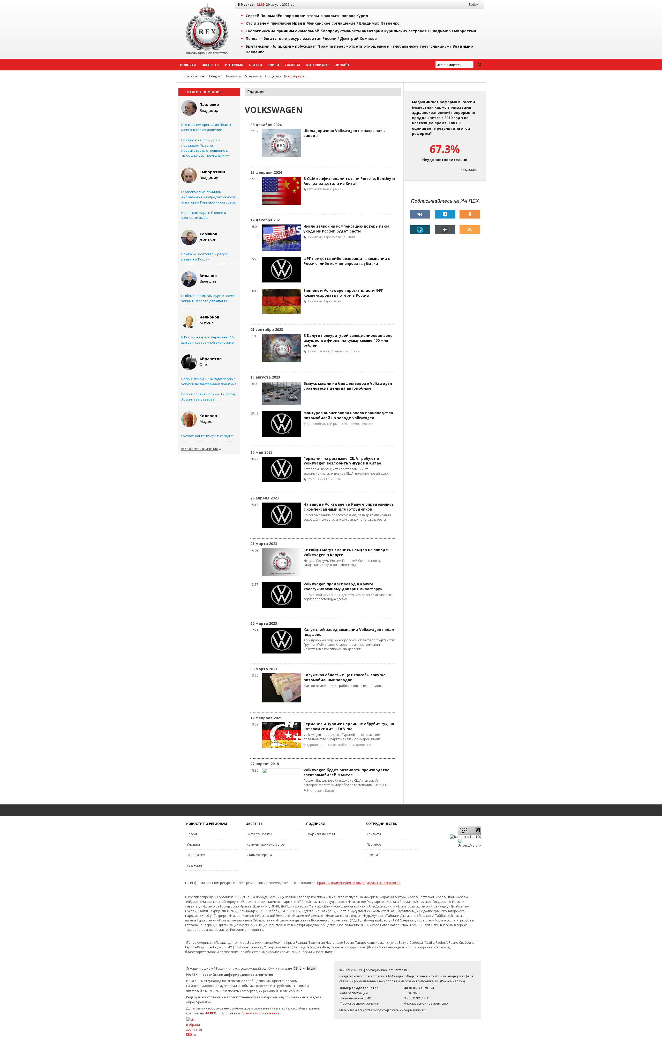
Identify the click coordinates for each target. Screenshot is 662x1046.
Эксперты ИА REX (259, 834)
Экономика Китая (320, 790)
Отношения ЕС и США (324, 479)
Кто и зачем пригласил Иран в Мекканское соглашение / (323, 23)
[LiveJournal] (420, 229)
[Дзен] (445, 229)
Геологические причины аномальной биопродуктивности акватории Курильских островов (208, 197)
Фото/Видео (317, 65)
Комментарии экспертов (265, 844)
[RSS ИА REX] (470, 229)
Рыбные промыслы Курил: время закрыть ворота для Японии (208, 298)
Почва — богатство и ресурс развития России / (311, 38)
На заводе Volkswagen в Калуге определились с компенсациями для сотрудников (349, 507)
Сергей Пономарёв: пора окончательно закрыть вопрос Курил (307, 15)
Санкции (348, 237)
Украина (193, 844)
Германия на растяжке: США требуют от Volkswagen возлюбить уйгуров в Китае (342, 461)
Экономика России (345, 351)
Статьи (255, 65)
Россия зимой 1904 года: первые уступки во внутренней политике (209, 381)
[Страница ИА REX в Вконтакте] (420, 214)
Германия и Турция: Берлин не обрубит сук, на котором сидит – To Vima (349, 726)
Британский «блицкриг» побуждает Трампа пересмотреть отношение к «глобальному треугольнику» (205, 148)
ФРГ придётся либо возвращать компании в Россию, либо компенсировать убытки (347, 261)
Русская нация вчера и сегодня (207, 435)
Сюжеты (292, 65)
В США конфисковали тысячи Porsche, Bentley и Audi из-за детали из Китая (349, 181)
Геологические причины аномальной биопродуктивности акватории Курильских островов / (361, 30)
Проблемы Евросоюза (324, 237)
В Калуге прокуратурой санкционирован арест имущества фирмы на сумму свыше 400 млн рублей (349, 340)
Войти (473, 4)
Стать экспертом (259, 855)
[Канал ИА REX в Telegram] (445, 214)
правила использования (260, 1013)
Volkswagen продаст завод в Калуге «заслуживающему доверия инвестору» (343, 586)
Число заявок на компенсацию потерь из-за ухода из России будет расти (346, 229)
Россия (192, 834)
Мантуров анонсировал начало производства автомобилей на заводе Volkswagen (348, 415)
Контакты (374, 834)
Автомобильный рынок (325, 189)
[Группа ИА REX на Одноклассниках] (470, 214)
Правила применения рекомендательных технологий (359, 883)
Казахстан (194, 865)
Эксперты (210, 65)
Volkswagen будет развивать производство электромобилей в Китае (346, 772)
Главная (256, 92)
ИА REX (210, 1013)
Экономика (253, 76)
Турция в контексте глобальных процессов (339, 745)
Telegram (216, 76)
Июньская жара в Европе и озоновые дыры (203, 215)
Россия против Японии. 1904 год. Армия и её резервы (208, 397)
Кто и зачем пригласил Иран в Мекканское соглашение (206, 127)
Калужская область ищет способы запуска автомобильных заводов (345, 677)
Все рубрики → (296, 76)
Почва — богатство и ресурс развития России (204, 257)
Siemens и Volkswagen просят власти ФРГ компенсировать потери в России (343, 293)
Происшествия (318, 351)
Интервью (234, 65)
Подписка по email (321, 834)
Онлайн (341, 65)
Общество (273, 76)
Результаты (469, 170)
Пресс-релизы (194, 76)
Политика (233, 76)
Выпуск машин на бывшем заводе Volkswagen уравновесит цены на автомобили (348, 386)
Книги (273, 65)
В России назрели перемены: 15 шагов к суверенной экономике (207, 340)
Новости (188, 65)
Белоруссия (196, 855)
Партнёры (374, 844)
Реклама (373, 855)
